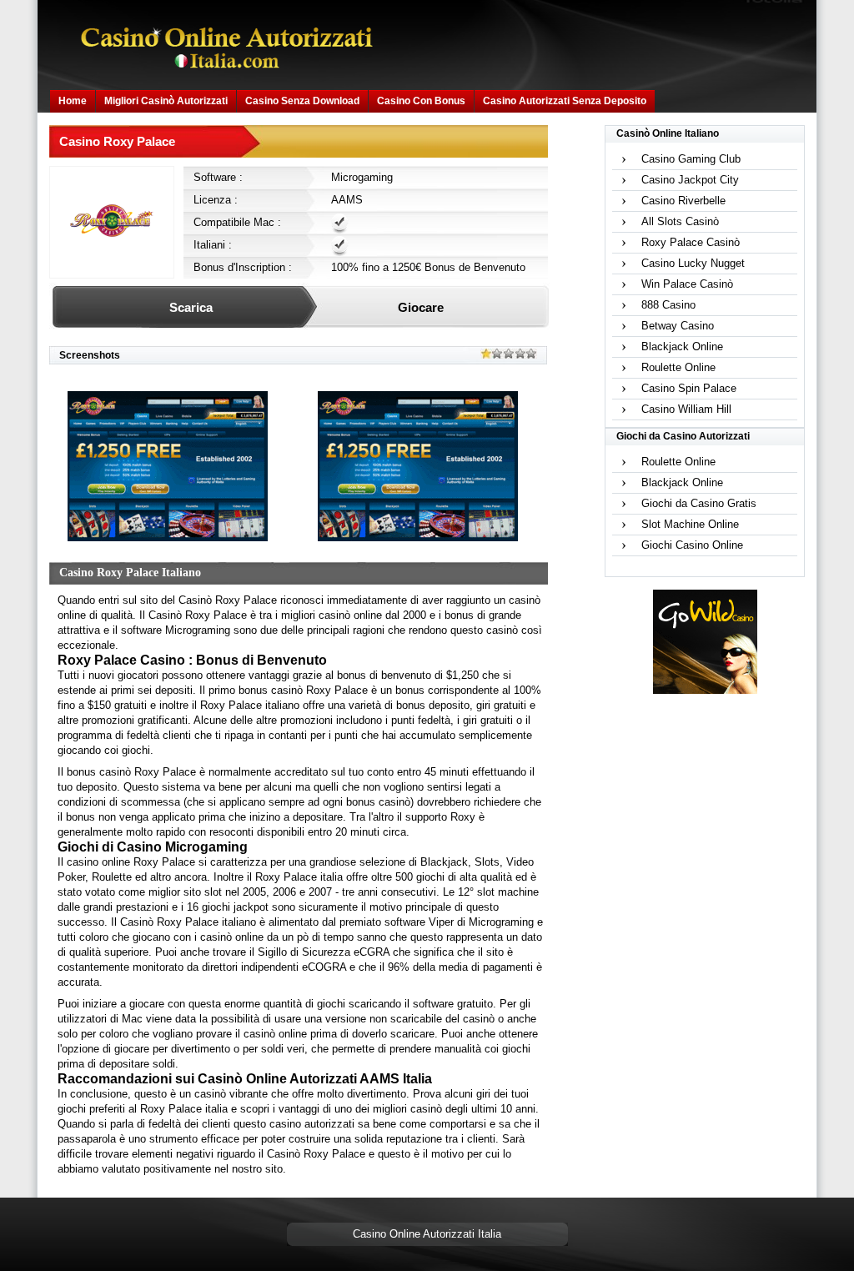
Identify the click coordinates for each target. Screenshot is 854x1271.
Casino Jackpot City (690, 179)
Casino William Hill (686, 409)
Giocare (421, 307)
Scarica (191, 307)
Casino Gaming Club (691, 159)
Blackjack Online (682, 346)
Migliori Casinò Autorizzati (166, 101)
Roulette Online (678, 367)
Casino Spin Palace (688, 388)
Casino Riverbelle (683, 200)
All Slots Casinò (680, 221)
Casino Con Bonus (421, 101)
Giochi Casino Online (692, 545)
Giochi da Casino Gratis (698, 503)
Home (72, 101)
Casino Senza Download (302, 101)
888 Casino (668, 305)
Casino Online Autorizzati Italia (427, 1234)
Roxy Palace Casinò (690, 242)
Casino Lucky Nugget (693, 263)
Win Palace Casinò (687, 284)
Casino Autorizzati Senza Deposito (564, 101)
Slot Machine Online (690, 524)
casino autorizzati (311, 1124)
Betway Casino (677, 325)
